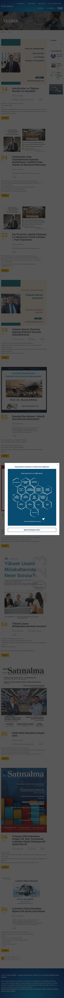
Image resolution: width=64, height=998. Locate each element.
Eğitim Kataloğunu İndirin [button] (32, 530)
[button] (57, 464)
